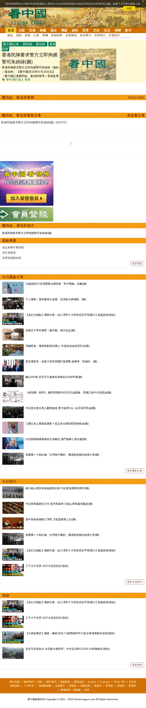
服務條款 (65, 681)
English (92, 681)
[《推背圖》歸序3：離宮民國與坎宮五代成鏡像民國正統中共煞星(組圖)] (13, 392)
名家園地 (71, 35)
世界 (85, 30)
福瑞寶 (120, 685)
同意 (129, 8)
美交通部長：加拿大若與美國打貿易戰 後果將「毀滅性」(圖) (61, 361)
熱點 (19, 35)
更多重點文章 (134, 470)
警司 (9, 79)
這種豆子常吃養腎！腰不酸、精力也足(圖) (50, 330)
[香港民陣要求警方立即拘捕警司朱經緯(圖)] (88, 50)
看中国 (29, 16)
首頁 (11, 30)
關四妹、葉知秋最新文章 (21, 115)
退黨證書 (85, 685)
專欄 (45, 35)
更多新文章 (136, 115)
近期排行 (100, 35)
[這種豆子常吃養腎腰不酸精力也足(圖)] (13, 330)
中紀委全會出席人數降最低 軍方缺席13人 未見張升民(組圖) (60, 408)
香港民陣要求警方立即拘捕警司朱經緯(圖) (27, 233)
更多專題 (137, 263)
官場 (32, 30)
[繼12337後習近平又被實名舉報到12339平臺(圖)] (13, 376)
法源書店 (60, 685)
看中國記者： (12, 44)
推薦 (27, 35)
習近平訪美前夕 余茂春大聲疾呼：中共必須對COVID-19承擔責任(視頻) (67, 648)
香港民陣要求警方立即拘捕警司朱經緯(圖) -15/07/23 (34, 122)
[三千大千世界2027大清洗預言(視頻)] (13, 565)
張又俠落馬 (9, 252)
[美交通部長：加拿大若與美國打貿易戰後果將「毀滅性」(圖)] (13, 361)
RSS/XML (136, 97)
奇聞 (117, 30)
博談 (64, 30)
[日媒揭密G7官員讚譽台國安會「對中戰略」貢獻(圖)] (13, 283)
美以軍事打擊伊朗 (13, 247)
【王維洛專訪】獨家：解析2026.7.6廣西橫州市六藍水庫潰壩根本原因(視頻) (70, 633)
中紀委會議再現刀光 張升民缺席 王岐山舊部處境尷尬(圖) (59, 503)
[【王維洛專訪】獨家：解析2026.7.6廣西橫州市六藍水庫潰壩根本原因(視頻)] (13, 633)
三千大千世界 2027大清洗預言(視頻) (46, 565)
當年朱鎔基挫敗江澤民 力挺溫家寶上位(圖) (50, 519)
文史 (96, 30)
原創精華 (56, 35)
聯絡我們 (28, 681)
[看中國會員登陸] (26, 214)
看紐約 (98, 685)
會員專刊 (85, 35)
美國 (43, 30)
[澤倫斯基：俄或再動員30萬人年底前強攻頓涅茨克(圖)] (13, 345)
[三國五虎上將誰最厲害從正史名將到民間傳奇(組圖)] (13, 423)
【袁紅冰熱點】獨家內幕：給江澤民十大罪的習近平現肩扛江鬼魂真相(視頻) (70, 314)
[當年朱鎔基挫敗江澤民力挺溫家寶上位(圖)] (13, 519)
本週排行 (114, 35)
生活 (107, 30)
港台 (53, 30)
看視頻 (132, 685)
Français (105, 681)
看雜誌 (72, 685)
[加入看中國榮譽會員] (26, 163)
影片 (128, 30)
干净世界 (29, 685)
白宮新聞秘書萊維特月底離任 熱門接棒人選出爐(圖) (56, 439)
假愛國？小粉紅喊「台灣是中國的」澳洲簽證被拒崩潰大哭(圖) (62, 454)
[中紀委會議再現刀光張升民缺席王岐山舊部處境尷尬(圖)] (13, 503)
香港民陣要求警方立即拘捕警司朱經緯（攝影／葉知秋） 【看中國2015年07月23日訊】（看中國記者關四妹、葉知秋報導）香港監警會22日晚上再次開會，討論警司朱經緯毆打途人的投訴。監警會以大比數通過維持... (30, 76)
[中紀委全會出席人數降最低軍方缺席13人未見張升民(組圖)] (13, 408)
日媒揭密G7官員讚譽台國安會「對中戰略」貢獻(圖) (56, 283)
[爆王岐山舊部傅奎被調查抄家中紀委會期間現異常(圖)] (13, 488)
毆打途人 (18, 79)
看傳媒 (109, 685)
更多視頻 (137, 664)
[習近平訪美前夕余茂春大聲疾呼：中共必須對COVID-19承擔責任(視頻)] (13, 648)
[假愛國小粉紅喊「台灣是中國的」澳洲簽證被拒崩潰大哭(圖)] (13, 454)
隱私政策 (79, 681)
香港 (27, 79)
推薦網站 (15, 685)
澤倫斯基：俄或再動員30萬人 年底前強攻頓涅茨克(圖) (57, 345)
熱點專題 (9, 240)
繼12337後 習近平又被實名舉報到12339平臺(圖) (53, 376)
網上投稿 (15, 681)
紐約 (75, 30)
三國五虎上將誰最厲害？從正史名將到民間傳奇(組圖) (57, 423)
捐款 (39, 681)
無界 (86, 689)
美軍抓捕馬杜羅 (11, 257)
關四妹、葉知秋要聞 (18, 97)
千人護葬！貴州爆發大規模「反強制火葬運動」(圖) (55, 299)
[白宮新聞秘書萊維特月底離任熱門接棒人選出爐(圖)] (13, 439)
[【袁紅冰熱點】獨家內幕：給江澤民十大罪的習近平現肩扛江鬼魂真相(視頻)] (13, 314)
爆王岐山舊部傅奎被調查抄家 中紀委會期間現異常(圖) (57, 488)
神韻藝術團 (45, 685)
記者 (36, 35)
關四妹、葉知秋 (34, 44)
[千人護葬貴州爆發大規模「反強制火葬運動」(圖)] (13, 299)
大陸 (21, 30)
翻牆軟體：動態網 (70, 689)
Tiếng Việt (119, 681)
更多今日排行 (134, 581)
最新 (10, 35)
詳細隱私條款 (73, 8)
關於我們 (51, 681)
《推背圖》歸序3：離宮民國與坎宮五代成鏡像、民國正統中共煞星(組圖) (68, 392)
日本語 (132, 681)
